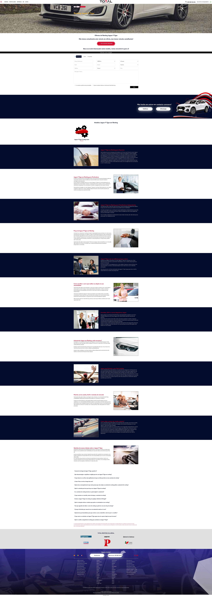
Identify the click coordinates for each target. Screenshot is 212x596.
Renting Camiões (130, 564)
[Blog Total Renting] (137, 555)
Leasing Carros (80, 574)
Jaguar (78, 6)
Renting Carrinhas (131, 561)
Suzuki (113, 577)
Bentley (98, 567)
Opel (113, 567)
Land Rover (114, 560)
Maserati (114, 561)
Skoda (113, 571)
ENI (23, 1)
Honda (98, 575)
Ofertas (6, 1)
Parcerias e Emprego (97, 592)
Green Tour (99, 583)
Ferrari (98, 574)
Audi (98, 566)
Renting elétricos (81, 572)
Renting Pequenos (81, 571)
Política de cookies (115, 592)
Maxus (98, 581)
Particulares (12, 1)
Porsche (113, 569)
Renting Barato (80, 566)
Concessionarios (130, 574)
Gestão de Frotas (81, 561)
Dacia (98, 569)
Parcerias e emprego (131, 572)
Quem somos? (80, 560)
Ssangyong (114, 574)
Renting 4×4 (129, 560)
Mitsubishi (114, 566)
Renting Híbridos (81, 569)
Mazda (113, 563)
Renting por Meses (81, 567)
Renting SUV (129, 563)
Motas (26, 1)
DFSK (98, 571)
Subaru (113, 575)
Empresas (19, 1)
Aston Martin (99, 564)
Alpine (98, 563)
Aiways (98, 560)
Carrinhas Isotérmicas (131, 567)
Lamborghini (99, 580)
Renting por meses (131, 566)
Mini (113, 564)
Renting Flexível (80, 564)
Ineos (113, 581)
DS (97, 572)
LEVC (113, 583)
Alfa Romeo (99, 561)
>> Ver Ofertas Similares (106, 43)
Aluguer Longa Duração (132, 569)
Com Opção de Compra (132, 571)
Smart (113, 572)
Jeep (98, 578)
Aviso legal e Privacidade (106, 592)
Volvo (113, 580)
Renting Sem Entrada (82, 563)
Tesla (113, 578)
